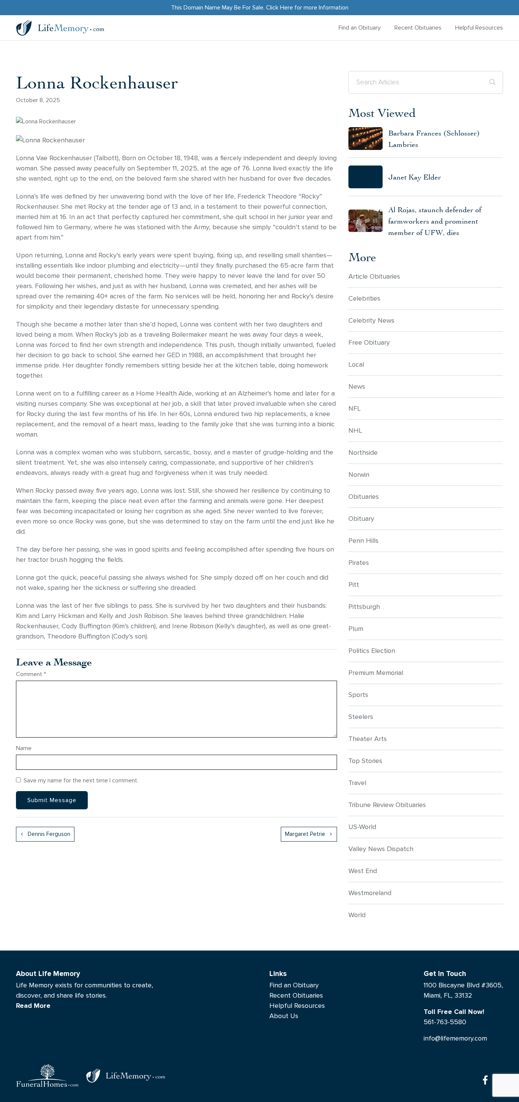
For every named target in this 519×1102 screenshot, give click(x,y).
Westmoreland (369, 893)
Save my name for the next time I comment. (81, 780)
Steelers (360, 717)
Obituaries (363, 497)
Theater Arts (367, 739)
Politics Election (371, 651)
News (356, 387)
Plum (355, 629)
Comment (31, 674)
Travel (357, 783)
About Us (283, 1016)
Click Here (279, 7)
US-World (362, 827)
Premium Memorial (375, 673)
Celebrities (364, 299)
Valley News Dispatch (380, 849)
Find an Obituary (360, 27)
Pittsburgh (364, 607)
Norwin (358, 475)
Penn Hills (363, 541)
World (357, 915)
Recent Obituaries (417, 27)
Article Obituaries (374, 277)
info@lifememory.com (455, 1038)
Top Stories (365, 761)
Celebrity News (371, 321)
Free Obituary (369, 343)
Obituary (361, 519)
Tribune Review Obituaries (387, 805)
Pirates (358, 563)
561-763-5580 (445, 1022)
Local (356, 365)
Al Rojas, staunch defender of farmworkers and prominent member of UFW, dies (434, 221)
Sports (358, 695)
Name (24, 748)
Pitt (353, 585)
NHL (355, 431)
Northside (363, 453)
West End (362, 871)
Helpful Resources (479, 27)
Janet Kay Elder (414, 176)
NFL (354, 409)
